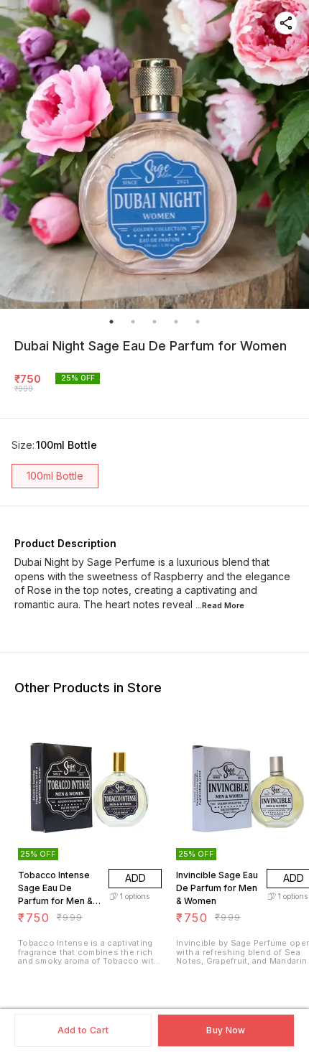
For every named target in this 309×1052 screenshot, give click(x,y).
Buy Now (225, 1030)
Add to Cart (83, 1030)
